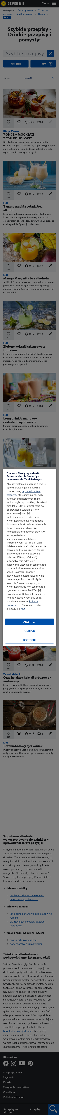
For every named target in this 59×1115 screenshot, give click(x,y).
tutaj (23, 608)
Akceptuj (29, 621)
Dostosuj (29, 640)
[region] (29, 557)
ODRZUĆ (29, 631)
